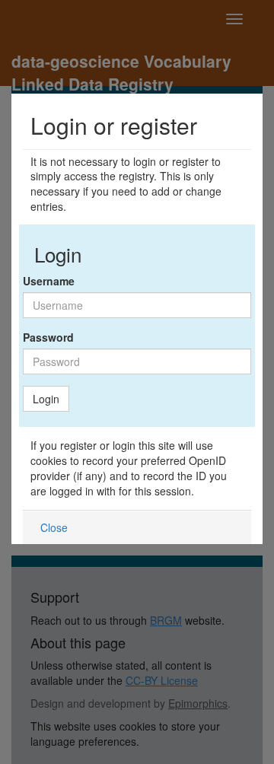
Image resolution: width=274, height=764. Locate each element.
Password (48, 337)
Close (54, 527)
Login (46, 398)
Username (49, 280)
